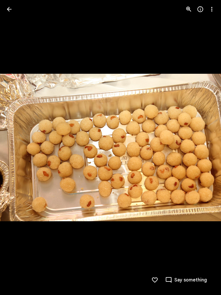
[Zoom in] (189, 9)
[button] (16, 147)
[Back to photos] (9, 9)
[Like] (154, 280)
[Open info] (200, 9)
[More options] (212, 9)
